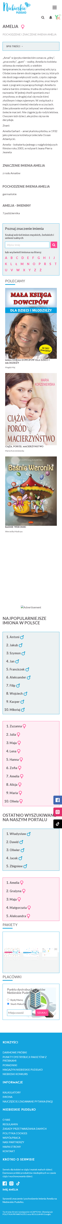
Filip (12, 685)
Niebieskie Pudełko (17, 8)
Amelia (14, 776)
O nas (6, 1119)
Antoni (14, 637)
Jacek (14, 858)
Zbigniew (16, 866)
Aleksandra (18, 916)
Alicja (13, 784)
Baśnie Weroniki (15, 527)
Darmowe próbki (15, 1052)
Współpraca (11, 1137)
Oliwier (15, 850)
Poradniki (10, 1065)
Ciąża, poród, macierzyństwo (24, 447)
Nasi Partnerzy (13, 1142)
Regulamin (10, 1124)
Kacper (15, 702)
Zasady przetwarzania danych (24, 1128)
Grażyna (15, 891)
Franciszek (17, 669)
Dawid (14, 842)
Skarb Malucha (18, 1004)
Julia (13, 734)
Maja (13, 743)
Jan (12, 661)
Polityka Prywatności (15, 1214)
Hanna (14, 759)
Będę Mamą (17, 1000)
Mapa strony (12, 1146)
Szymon (15, 653)
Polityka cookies (15, 1133)
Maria (14, 793)
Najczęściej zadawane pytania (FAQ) (28, 1101)
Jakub (14, 645)
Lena (13, 751)
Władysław (18, 834)
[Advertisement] (31, 567)
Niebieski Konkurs (15, 1074)
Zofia (13, 768)
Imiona (7, 1096)
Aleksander (18, 677)
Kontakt (9, 1151)
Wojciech (16, 693)
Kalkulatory (12, 1092)
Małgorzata (18, 908)
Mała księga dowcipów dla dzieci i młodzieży (27, 361)
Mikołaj (15, 710)
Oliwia (14, 801)
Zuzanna (16, 726)
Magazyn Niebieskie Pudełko (23, 1069)
